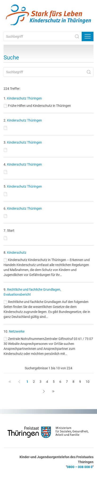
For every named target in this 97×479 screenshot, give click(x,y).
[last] (53, 391)
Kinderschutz (16, 252)
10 (87, 382)
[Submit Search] (77, 36)
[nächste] (43, 391)
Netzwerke (16, 331)
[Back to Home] (48, 15)
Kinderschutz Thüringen (24, 98)
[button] (87, 36)
